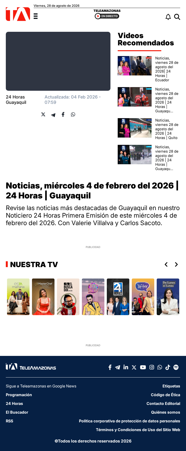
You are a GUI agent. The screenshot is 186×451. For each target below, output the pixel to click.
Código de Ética (165, 394)
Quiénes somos (165, 412)
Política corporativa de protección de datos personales (129, 420)
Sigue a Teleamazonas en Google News (41, 386)
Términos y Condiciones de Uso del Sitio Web (138, 429)
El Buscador (17, 412)
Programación (19, 394)
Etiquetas (171, 386)
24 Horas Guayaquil (16, 99)
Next (177, 264)
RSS (9, 420)
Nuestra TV (33, 264)
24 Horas (14, 403)
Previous (165, 264)
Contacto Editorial (163, 403)
